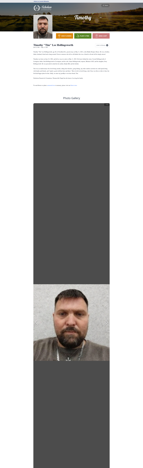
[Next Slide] (107, 322)
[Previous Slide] (36, 322)
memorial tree (51, 85)
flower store (74, 85)
